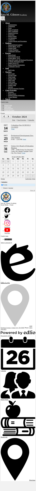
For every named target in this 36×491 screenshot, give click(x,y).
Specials (10, 87)
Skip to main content (7, 1)
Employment (8, 239)
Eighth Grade (12, 85)
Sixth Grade (11, 82)
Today (3, 179)
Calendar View (30, 179)
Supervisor (11, 34)
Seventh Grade (12, 83)
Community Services (14, 51)
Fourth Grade (12, 78)
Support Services (13, 33)
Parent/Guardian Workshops (16, 95)
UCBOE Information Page (16, 61)
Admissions (11, 26)
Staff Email (7, 107)
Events (5, 185)
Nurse (10, 28)
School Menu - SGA (14, 46)
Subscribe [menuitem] (31, 120)
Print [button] (13, 120)
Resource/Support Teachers (16, 88)
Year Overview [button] (21, 120)
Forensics (11, 92)
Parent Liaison (12, 36)
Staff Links (11, 70)
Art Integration (12, 38)
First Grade (11, 74)
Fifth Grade (11, 80)
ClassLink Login (9, 110)
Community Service (14, 66)
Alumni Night (12, 48)
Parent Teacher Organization (16, 65)
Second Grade (12, 75)
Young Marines (12, 97)
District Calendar (8, 188)
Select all (32, 190)
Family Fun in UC (13, 63)
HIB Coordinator (13, 31)
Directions (32, 480)
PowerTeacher (8, 108)
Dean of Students (13, 30)
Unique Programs (13, 50)
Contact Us (11, 39)
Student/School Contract (15, 45)
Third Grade (11, 77)
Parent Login (8, 105)
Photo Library (12, 94)
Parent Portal (12, 55)
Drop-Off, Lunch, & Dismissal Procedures (20, 60)
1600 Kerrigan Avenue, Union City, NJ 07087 (16, 327)
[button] (7, 23)
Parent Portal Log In (14, 56)
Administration (12, 25)
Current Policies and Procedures (17, 41)
